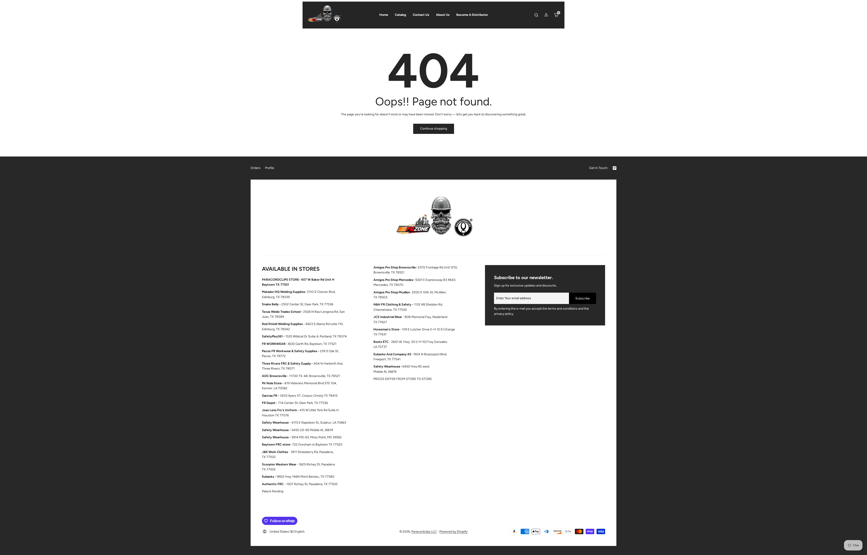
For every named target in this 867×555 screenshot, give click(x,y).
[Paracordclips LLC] (433, 219)
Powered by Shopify (453, 532)
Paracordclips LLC (424, 532)
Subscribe (582, 298)
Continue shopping (433, 128)
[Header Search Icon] (536, 15)
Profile (269, 168)
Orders (256, 168)
